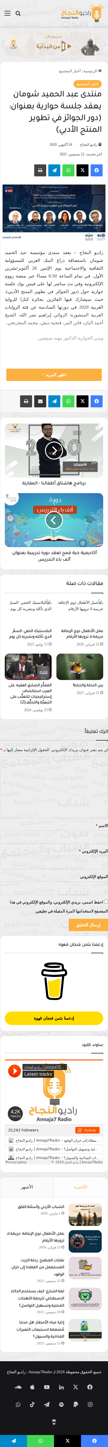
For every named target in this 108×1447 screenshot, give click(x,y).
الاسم (102, 825)
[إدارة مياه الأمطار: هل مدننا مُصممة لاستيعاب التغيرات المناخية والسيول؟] (85, 1330)
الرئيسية (90, 71)
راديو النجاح (88, 144)
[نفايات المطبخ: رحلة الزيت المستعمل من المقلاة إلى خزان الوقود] (85, 1268)
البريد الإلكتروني (93, 851)
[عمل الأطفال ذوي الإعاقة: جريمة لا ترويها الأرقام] (79, 612)
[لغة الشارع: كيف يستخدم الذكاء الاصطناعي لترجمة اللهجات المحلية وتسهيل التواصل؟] (85, 1299)
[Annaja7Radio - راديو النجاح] (82, 13)
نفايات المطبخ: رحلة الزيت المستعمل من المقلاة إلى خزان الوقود (37, 1268)
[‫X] (82, 170)
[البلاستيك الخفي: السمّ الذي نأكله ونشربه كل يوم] (28, 612)
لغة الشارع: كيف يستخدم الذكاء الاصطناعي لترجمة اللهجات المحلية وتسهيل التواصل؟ (37, 1299)
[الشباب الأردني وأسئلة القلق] (85, 1214)
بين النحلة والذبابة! (88, 686)
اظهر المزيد (55, 375)
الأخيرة (80, 1187)
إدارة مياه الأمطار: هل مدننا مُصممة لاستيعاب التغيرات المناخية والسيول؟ (40, 1330)
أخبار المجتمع (70, 71)
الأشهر (27, 1187)
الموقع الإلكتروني (94, 876)
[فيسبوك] (97, 170)
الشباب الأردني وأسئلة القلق (41, 1207)
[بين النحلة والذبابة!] (79, 667)
